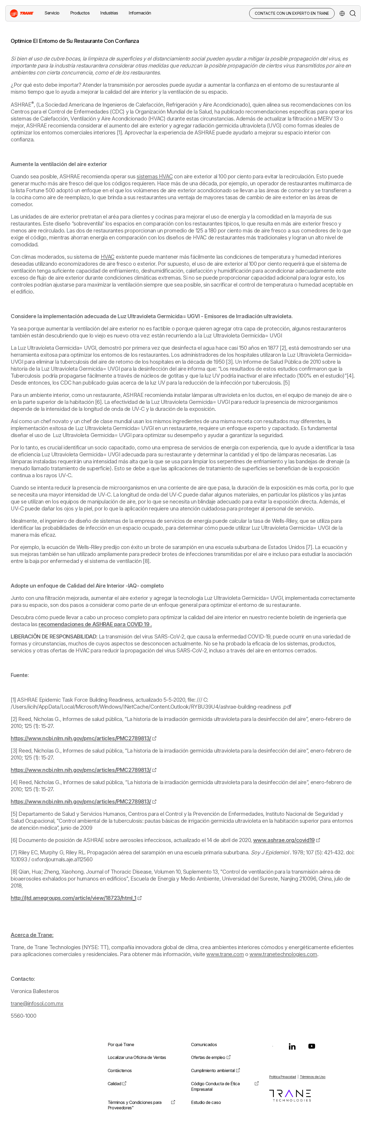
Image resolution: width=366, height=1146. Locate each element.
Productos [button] (79, 13)
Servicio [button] (51, 13)
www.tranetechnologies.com (283, 954)
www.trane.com (225, 954)
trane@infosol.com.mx (37, 1003)
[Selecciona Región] (342, 13)
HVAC (107, 257)
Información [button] (140, 13)
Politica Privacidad (282, 1077)
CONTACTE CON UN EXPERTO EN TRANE (292, 13)
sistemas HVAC (155, 176)
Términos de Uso (313, 1077)
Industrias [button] (109, 13)
